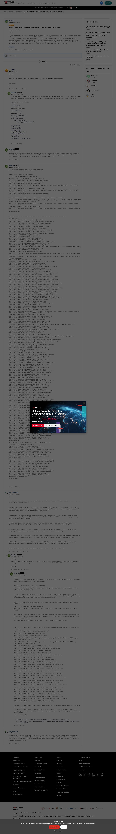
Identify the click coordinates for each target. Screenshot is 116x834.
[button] (58, 830)
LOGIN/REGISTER (38, 425)
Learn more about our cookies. (87, 823)
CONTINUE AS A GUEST (52, 425)
